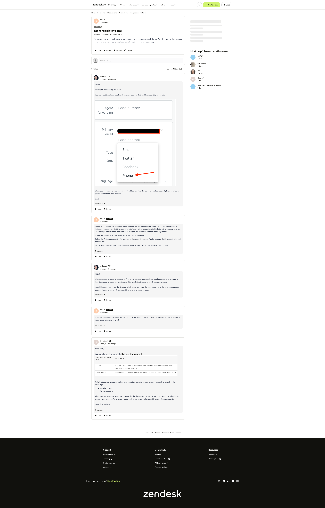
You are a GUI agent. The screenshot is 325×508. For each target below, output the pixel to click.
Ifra (199, 70)
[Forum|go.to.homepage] (104, 4)
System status (109, 463)
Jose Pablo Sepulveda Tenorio (209, 85)
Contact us (107, 467)
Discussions (112, 13)
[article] (138, 143)
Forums (102, 13)
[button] (211, 4)
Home (93, 13)
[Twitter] (219, 481)
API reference (160, 463)
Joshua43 (103, 76)
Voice (121, 13)
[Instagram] (237, 481)
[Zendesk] (162, 496)
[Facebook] (223, 481)
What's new (213, 454)
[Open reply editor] (138, 61)
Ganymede (202, 63)
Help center (108, 454)
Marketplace (213, 459)
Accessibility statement (171, 433)
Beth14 (102, 20)
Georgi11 (201, 78)
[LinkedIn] (228, 481)
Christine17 (104, 341)
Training (106, 459)
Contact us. (113, 481)
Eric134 (200, 56)
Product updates (161, 467)
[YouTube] (233, 481)
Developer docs (161, 459)
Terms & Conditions (152, 433)
